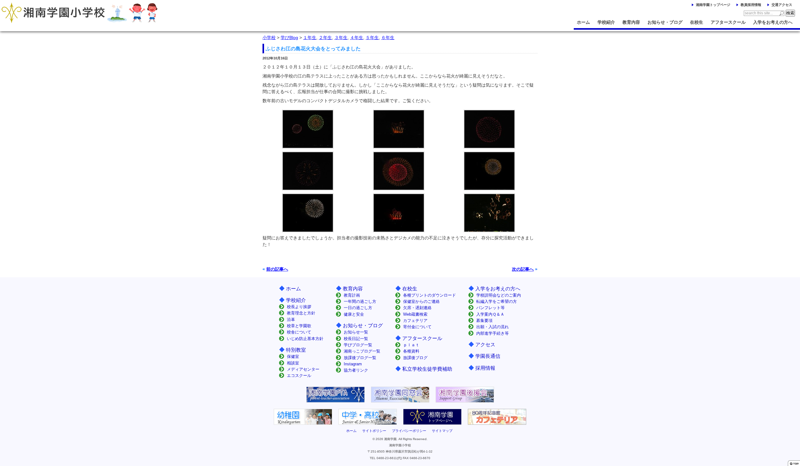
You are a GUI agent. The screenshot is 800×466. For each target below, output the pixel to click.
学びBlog (289, 37)
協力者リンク (356, 370)
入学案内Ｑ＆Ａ (490, 314)
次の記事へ (523, 269)
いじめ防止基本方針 (305, 338)
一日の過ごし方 (358, 307)
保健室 (293, 356)
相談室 (293, 363)
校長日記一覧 (356, 338)
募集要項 (484, 320)
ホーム (583, 22)
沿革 (291, 319)
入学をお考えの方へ (772, 22)
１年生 (309, 37)
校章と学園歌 (299, 325)
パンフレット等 (490, 307)
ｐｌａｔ (411, 345)
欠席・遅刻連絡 (417, 307)
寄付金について (417, 326)
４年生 (356, 37)
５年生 (372, 37)
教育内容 (631, 22)
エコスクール (299, 375)
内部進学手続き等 (492, 333)
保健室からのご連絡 (421, 301)
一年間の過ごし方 (360, 301)
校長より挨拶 (299, 306)
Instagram (353, 364)
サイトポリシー (374, 431)
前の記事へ (277, 269)
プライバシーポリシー (409, 431)
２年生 (325, 37)
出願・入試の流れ (492, 326)
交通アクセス (782, 5)
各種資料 (411, 351)
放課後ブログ (415, 357)
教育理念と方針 (301, 313)
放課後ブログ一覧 (360, 357)
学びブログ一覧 (358, 345)
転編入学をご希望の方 (496, 301)
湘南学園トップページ (713, 5)
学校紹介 (606, 22)
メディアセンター (303, 369)
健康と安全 (354, 314)
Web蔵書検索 (415, 314)
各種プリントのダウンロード (429, 295)
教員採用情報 (751, 5)
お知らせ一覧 (356, 332)
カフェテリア (415, 320)
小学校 (269, 37)
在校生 (696, 22)
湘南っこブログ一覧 (362, 351)
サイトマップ (442, 431)
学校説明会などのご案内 (498, 295)
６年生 (387, 37)
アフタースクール (728, 22)
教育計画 (352, 295)
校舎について (299, 332)
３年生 (341, 37)
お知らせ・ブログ (665, 22)
